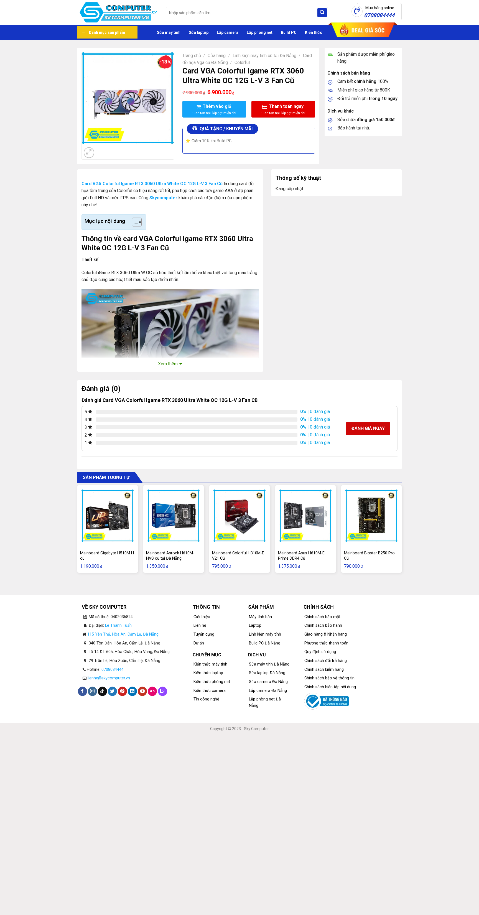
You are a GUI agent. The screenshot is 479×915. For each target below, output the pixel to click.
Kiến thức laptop (208, 673)
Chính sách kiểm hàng (324, 669)
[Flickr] (152, 691)
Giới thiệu (201, 617)
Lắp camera (227, 32)
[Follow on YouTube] (142, 691)
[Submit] (322, 12)
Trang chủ (191, 55)
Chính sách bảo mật (322, 617)
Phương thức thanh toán (326, 643)
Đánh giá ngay (368, 428)
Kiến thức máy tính (210, 664)
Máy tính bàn (260, 617)
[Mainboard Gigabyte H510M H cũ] (107, 516)
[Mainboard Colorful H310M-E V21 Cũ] (239, 516)
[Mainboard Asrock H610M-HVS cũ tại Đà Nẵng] (173, 516)
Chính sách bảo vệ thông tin (329, 678)
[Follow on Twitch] (162, 691)
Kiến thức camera (209, 690)
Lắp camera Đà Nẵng (268, 690)
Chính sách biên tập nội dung (330, 687)
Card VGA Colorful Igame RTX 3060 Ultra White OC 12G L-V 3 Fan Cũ (152, 183)
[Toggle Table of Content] (134, 222)
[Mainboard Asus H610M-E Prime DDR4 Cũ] (305, 516)
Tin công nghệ (206, 699)
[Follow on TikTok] (102, 691)
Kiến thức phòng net (211, 681)
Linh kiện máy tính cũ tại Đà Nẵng (264, 55)
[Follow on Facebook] (82, 691)
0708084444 (112, 669)
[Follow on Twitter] (112, 691)
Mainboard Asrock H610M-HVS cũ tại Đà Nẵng (170, 556)
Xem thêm (168, 363)
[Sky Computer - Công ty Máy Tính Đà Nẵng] (117, 12)
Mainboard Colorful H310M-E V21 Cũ (238, 556)
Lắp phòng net (259, 32)
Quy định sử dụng (320, 651)
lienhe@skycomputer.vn (109, 678)
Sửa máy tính (168, 32)
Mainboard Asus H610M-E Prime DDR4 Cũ (301, 556)
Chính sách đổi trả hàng (325, 660)
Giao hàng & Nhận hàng (325, 634)
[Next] (102, 149)
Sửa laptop (198, 32)
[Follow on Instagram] (92, 691)
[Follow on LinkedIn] (132, 691)
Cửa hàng (217, 55)
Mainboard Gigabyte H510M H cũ (107, 556)
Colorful (242, 62)
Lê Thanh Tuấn (118, 625)
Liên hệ (199, 625)
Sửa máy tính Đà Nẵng (269, 664)
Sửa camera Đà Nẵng (268, 681)
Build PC (289, 32)
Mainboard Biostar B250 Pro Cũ (369, 556)
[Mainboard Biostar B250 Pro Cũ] (371, 516)
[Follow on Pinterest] (122, 691)
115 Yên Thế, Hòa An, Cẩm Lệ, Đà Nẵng (123, 634)
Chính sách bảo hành (323, 625)
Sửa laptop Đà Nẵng (267, 673)
